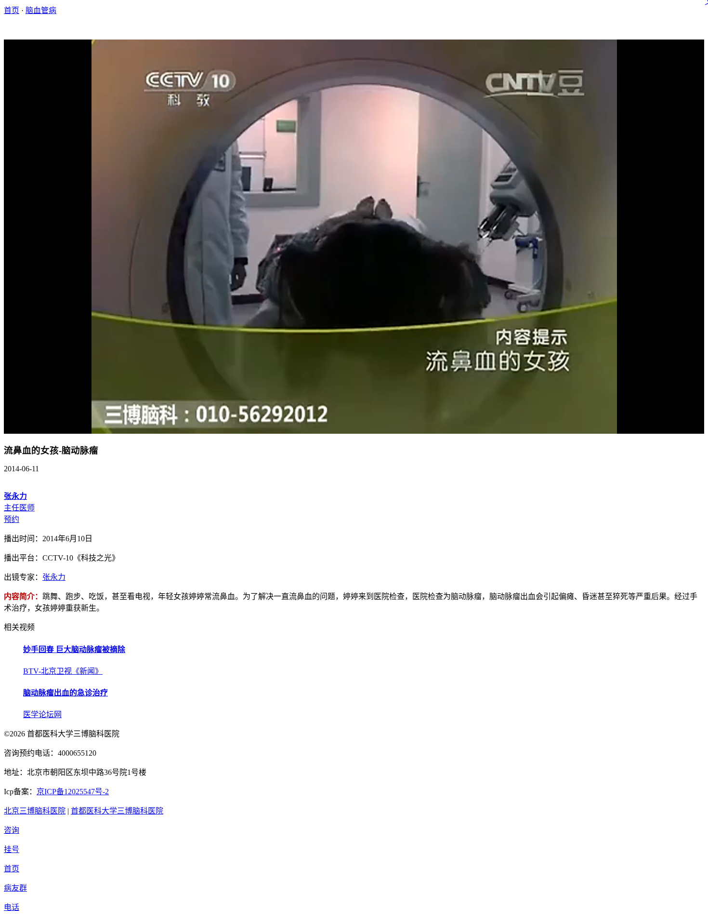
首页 (11, 10)
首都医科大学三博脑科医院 (117, 811)
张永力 (54, 577)
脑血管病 (41, 10)
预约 (11, 519)
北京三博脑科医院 (35, 811)
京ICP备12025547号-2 (73, 791)
